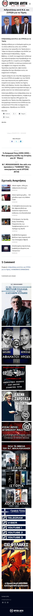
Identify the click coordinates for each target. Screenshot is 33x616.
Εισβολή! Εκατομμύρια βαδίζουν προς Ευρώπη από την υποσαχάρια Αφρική (21, 237)
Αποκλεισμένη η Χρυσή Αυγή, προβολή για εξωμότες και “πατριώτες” (21, 248)
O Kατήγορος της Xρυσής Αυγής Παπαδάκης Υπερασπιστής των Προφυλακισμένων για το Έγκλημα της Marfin (20, 224)
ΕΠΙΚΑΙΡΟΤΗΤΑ (15, 133)
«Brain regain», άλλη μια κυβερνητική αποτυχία (20, 187)
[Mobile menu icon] (29, 3)
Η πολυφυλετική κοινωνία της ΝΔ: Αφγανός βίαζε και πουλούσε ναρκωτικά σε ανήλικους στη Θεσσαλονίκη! (21, 209)
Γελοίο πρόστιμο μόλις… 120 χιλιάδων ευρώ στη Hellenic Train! (21, 197)
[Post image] (6, 188)
